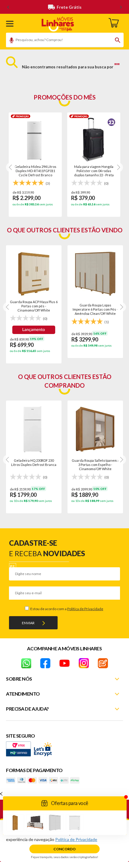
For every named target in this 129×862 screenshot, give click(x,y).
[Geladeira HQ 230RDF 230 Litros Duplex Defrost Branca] (34, 429)
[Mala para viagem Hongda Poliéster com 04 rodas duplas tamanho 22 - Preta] (93, 140)
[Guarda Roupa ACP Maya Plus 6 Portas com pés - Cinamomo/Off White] (34, 274)
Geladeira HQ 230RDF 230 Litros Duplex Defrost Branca (33, 462)
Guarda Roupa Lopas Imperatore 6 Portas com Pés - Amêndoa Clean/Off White (95, 309)
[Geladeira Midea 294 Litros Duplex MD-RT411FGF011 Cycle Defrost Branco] (35, 140)
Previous (8, 307)
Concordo (64, 849)
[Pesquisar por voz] (9, 41)
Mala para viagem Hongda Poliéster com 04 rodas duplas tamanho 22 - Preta (94, 171)
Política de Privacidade (85, 609)
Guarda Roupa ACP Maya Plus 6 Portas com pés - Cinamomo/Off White (34, 306)
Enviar (28, 623)
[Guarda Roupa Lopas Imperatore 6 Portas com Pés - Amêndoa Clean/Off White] (95, 274)
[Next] (11, 167)
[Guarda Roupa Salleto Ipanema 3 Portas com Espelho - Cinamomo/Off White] (95, 429)
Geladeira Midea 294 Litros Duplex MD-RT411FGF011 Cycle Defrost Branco (35, 171)
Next (121, 307)
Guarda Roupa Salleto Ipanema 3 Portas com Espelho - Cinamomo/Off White (95, 464)
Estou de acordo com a (66, 609)
